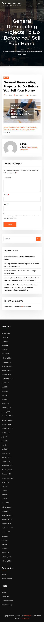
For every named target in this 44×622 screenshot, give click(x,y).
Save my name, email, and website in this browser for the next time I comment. (21, 217)
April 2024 (5, 449)
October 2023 (6, 474)
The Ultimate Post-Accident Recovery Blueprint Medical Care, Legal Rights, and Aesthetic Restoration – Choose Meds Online (20, 287)
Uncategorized (7, 579)
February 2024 (6, 457)
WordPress (27, 616)
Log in (4, 592)
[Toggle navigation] (39, 4)
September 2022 (7, 528)
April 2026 (5, 350)
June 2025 (5, 391)
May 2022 (5, 544)
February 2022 (6, 557)
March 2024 (5, 453)
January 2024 (6, 461)
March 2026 (5, 354)
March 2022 (5, 553)
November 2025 (7, 370)
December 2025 (7, 366)
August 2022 (6, 532)
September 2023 (7, 478)
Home (22, 49)
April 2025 (5, 399)
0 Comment (32, 95)
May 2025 (5, 395)
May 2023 (5, 495)
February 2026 (6, 358)
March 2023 (5, 503)
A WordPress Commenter (12, 307)
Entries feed (6, 596)
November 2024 (7, 420)
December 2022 (7, 515)
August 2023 (6, 482)
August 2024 (6, 432)
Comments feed (7, 601)
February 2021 (6, 561)
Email (5, 204)
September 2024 (7, 428)
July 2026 (5, 337)
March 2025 (5, 403)
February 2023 (6, 507)
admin (9, 95)
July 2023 (5, 486)
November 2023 (7, 470)
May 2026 (5, 346)
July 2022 (5, 536)
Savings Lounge (11, 3)
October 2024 (6, 424)
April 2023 (5, 499)
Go (38, 239)
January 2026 (6, 362)
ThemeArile (25, 618)
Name (6, 195)
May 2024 (5, 445)
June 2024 (5, 441)
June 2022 (5, 540)
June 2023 (5, 490)
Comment (7, 178)
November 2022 (7, 519)
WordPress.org (7, 605)
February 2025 (6, 408)
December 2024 (7, 416)
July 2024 (5, 437)
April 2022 (5, 548)
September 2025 (7, 379)
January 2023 (6, 511)
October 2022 (6, 524)
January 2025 (6, 412)
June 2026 (5, 341)
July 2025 (5, 387)
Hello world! (27, 307)
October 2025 (6, 374)
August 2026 (6, 333)
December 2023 (7, 466)
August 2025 (6, 383)
